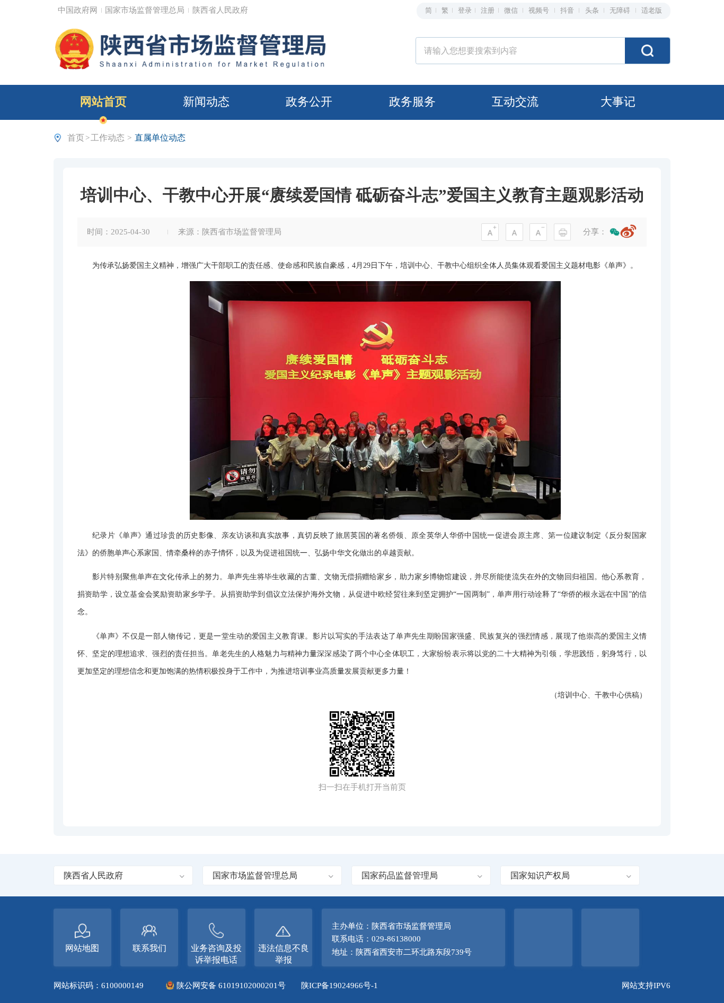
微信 (511, 10)
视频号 (539, 10)
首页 (75, 138)
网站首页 (103, 101)
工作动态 (108, 138)
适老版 (651, 10)
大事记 (618, 101)
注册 (488, 10)
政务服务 (412, 101)
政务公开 (309, 101)
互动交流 (515, 101)
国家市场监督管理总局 (146, 10)
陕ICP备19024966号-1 (339, 985)
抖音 (568, 10)
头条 (593, 10)
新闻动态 (206, 101)
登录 (465, 10)
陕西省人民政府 (220, 10)
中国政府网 (79, 10)
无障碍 (621, 10)
